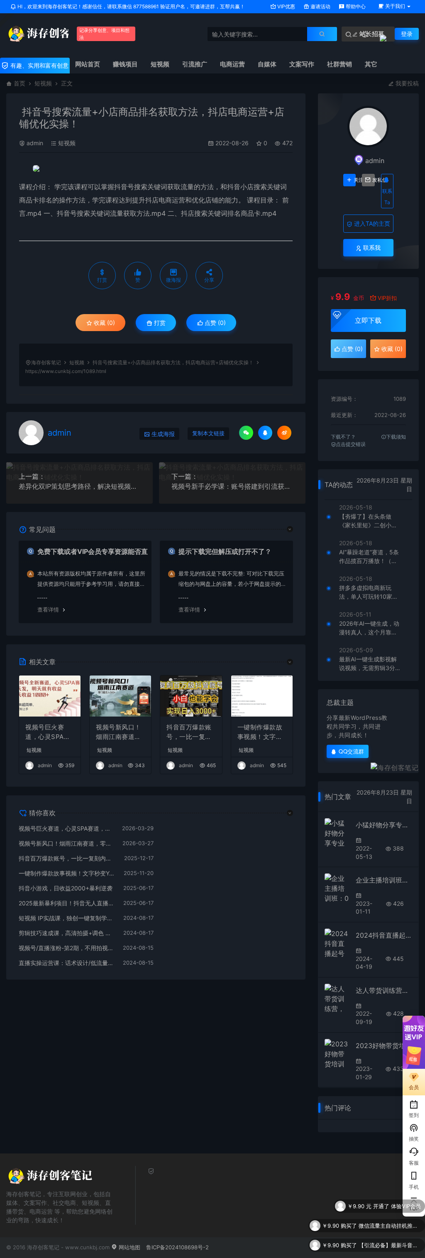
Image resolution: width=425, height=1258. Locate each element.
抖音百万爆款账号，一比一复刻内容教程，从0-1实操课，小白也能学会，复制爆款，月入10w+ (190, 732)
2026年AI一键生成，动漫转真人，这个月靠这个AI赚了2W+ (369, 628)
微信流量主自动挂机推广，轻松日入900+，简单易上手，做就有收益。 (390, 1206)
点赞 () (214, 322)
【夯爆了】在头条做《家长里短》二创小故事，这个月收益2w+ (368, 521)
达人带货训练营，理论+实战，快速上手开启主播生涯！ (384, 990)
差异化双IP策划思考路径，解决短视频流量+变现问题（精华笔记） (79, 486)
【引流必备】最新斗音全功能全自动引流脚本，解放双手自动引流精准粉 (390, 1225)
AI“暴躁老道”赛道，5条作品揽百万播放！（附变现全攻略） (369, 557)
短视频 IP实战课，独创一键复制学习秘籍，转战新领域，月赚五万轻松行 (67, 918)
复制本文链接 (208, 433)
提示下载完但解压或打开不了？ (224, 551)
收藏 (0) (103, 322)
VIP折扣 (387, 298)
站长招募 (371, 34)
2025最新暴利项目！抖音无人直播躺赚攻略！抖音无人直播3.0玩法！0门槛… (67, 903)
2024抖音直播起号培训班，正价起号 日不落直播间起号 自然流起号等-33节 (384, 935)
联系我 (371, 247)
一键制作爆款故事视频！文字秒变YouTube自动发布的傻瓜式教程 (260, 732)
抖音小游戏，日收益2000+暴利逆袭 (65, 888)
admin (35, 142)
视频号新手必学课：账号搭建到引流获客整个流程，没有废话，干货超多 (232, 486)
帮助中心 (355, 6)
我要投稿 (406, 83)
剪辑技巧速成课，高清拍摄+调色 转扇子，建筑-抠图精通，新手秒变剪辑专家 (67, 932)
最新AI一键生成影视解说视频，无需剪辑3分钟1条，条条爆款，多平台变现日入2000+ (370, 664)
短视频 (43, 83)
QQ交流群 (351, 751)
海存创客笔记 (46, 362)
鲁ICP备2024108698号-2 (177, 1247)
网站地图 (128, 1247)
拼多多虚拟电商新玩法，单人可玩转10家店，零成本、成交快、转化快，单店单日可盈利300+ (368, 592)
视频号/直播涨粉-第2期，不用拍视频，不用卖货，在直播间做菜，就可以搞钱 (67, 947)
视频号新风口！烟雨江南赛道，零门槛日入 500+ (119, 732)
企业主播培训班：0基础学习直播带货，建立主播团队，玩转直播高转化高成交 (384, 880)
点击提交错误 (351, 444)
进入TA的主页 (371, 223)
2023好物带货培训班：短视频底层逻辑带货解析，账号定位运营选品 (384, 1045)
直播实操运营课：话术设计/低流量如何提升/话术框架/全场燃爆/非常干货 (67, 962)
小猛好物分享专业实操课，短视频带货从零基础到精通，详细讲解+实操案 (384, 825)
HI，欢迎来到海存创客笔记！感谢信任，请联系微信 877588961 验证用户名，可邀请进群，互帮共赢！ (130, 6)
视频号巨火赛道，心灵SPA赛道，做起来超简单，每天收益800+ (48, 732)
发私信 (373, 180)
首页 (19, 83)
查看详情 (48, 609)
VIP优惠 (285, 6)
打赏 (159, 322)
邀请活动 (319, 6)
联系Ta (387, 196)
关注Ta (355, 180)
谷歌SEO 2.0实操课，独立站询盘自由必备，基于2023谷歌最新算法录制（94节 (390, 1245)
